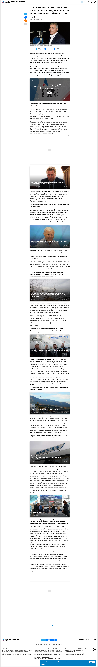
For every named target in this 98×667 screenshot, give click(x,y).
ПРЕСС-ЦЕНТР (51, 645)
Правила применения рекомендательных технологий (47, 658)
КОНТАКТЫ (59, 645)
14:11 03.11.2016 (32, 19)
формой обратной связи (79, 654)
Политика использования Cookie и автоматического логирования (47, 655)
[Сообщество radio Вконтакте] (49, 640)
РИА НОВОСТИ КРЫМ (41, 645)
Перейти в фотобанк (48, 45)
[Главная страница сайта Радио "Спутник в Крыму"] (13, 2)
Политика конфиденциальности (42, 657)
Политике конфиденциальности (73, 662)
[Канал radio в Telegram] (43, 640)
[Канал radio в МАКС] (54, 640)
